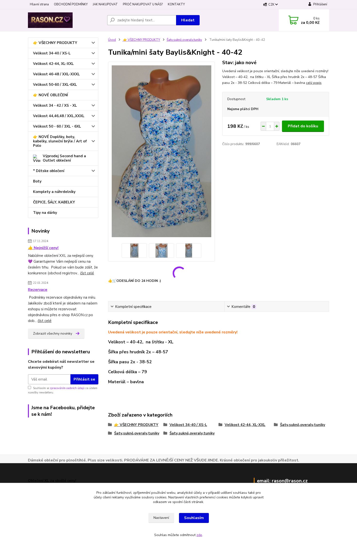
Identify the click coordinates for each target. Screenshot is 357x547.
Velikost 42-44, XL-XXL (53, 63)
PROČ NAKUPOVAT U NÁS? (143, 4)
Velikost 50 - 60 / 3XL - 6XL (57, 126)
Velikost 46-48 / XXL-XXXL (56, 74)
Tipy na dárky (45, 212)
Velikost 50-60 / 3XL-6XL (55, 84)
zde (199, 535)
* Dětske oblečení (48, 170)
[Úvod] (65, 20)
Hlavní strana (39, 4)
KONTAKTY (176, 4)
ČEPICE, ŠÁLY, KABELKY (54, 202)
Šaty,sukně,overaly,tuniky (184, 40)
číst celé (87, 273)
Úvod (112, 40)
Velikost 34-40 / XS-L (52, 53)
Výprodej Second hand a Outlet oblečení (64, 158)
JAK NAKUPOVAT (105, 4)
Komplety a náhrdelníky (54, 191)
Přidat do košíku (303, 126)
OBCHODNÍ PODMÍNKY (71, 4)
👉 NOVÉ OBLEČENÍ (50, 95)
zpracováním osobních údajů (67, 388)
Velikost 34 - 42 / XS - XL (55, 105)
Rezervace (37, 289)
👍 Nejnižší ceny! (43, 248)
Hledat (188, 20)
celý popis (314, 82)
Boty (37, 181)
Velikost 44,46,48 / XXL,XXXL (59, 115)
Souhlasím (194, 518)
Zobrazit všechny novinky (52, 333)
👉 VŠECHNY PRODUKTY (55, 42)
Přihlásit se (84, 379)
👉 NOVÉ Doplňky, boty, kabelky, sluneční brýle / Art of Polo (60, 141)
